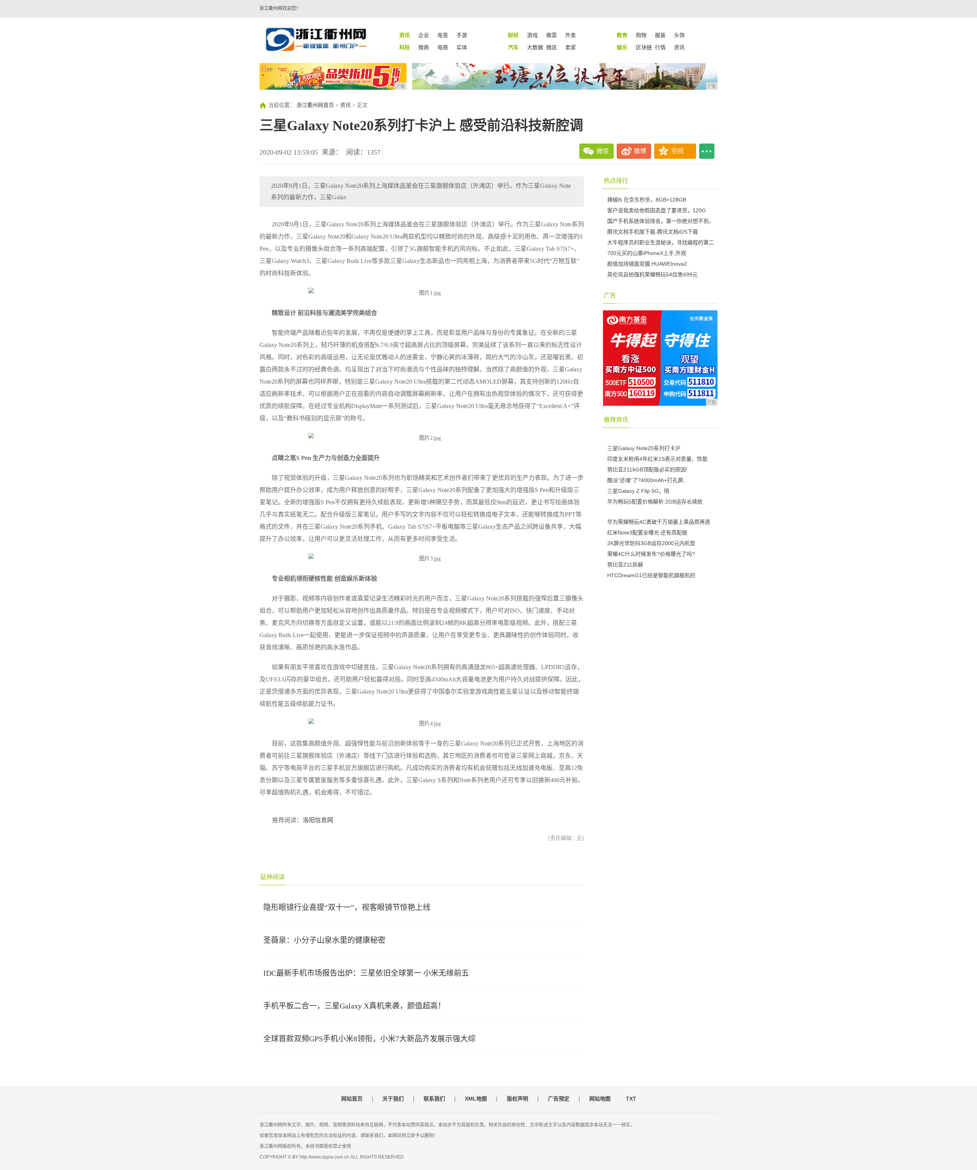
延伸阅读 (272, 877)
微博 (640, 151)
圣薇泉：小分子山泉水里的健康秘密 (324, 940)
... (706, 151)
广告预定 (558, 1099)
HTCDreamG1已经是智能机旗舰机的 (651, 575)
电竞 (442, 35)
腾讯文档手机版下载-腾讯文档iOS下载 (652, 232)
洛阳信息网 (318, 820)
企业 (423, 35)
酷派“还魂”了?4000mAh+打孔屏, (646, 480)
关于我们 (393, 1099)
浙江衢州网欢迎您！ (280, 8)
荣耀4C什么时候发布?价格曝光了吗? (651, 554)
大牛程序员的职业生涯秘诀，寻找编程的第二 (660, 242)
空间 (677, 151)
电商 (442, 47)
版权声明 (517, 1099)
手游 (461, 35)
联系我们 (434, 1099)
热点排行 (616, 181)
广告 (610, 295)
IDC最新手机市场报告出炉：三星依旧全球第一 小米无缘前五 (366, 973)
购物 (641, 35)
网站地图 (600, 1099)
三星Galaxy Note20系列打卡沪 (643, 448)
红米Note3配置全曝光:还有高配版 (647, 532)
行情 (660, 47)
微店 (551, 47)
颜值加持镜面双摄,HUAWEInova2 (647, 264)
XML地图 (476, 1099)
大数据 (535, 47)
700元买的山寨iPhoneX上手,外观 (646, 253)
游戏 (532, 35)
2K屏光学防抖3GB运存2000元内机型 (651, 543)
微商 (423, 47)
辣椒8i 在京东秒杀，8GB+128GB (646, 200)
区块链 (644, 47)
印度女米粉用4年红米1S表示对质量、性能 (657, 459)
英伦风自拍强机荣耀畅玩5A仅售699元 (652, 274)
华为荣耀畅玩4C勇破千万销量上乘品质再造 (658, 522)
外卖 (570, 35)
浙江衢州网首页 (315, 105)
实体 (461, 47)
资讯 (679, 47)
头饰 (679, 35)
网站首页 (352, 1099)
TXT (631, 1099)
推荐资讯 (616, 419)
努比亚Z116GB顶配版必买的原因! (647, 469)
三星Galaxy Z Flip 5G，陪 (638, 491)
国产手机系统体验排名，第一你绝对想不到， (660, 221)
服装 (660, 35)
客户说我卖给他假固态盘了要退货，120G (656, 210)
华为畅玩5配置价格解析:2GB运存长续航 (655, 502)
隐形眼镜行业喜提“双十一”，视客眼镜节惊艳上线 (346, 907)
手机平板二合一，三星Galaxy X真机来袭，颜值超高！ (354, 1006)
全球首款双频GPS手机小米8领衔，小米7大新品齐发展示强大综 (369, 1038)
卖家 (570, 47)
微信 (603, 151)
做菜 (551, 35)
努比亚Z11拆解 (625, 565)
